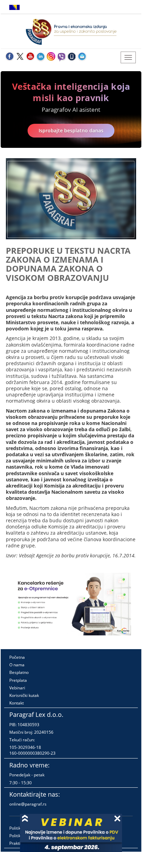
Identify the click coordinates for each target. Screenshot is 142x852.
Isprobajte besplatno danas (71, 130)
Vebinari (17, 688)
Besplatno (19, 672)
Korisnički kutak (24, 695)
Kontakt (16, 703)
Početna (17, 657)
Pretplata (18, 680)
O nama (16, 665)
